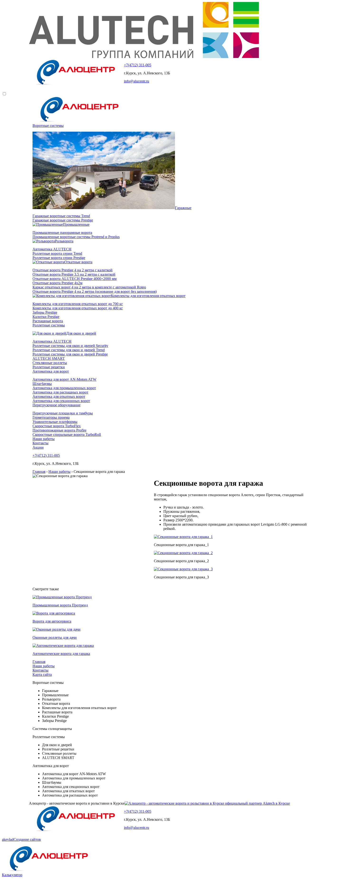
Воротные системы (48, 126)
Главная (39, 662)
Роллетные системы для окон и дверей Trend (69, 350)
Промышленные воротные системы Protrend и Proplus (76, 237)
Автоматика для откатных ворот (59, 396)
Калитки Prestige (46, 317)
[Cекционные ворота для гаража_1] (183, 537)
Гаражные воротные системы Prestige (63, 220)
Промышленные (76, 224)
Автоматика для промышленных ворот (64, 388)
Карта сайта (42, 674)
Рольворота (64, 241)
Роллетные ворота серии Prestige (59, 258)
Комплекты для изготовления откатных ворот (148, 296)
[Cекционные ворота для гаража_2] (183, 553)
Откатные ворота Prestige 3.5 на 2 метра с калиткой (74, 274)
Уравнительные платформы (55, 422)
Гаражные (183, 208)
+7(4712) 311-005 (137, 65)
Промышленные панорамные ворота (62, 233)
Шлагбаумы (42, 384)
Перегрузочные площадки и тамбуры (63, 413)
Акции (38, 447)
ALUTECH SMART (49, 358)
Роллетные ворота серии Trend (57, 253)
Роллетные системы (49, 325)
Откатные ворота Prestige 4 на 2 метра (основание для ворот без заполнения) (95, 291)
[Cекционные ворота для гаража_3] (183, 569)
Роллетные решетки (49, 367)
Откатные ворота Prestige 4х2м (57, 283)
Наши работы (44, 439)
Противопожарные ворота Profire (59, 430)
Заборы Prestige (45, 312)
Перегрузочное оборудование (56, 405)
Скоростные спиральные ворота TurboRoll (67, 434)
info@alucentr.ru (136, 81)
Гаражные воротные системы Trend (61, 216)
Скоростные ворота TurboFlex (57, 426)
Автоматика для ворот (51, 371)
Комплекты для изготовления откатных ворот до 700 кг (78, 304)
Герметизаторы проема (51, 417)
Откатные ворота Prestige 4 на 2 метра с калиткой (73, 270)
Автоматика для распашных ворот (60, 392)
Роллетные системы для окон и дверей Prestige (70, 354)
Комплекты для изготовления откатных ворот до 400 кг (78, 308)
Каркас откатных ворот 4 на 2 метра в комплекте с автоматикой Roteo (89, 287)
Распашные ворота (48, 321)
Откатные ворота (78, 262)
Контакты (40, 443)
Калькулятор (12, 875)
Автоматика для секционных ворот (61, 401)
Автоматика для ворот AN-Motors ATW (64, 379)
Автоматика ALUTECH (52, 249)
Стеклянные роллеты (50, 363)
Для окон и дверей (81, 333)
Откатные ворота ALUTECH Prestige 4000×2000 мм (75, 279)
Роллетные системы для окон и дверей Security (70, 346)
